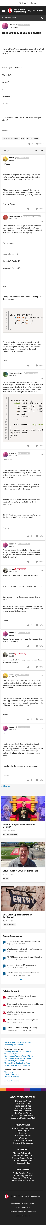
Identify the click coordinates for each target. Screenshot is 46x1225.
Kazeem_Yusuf (24, 975)
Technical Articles (23, 1106)
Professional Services (23, 1155)
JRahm (20, 999)
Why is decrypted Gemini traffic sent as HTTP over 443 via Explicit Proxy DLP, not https (25, 949)
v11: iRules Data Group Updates (20, 1012)
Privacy (32, 1203)
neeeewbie (23, 952)
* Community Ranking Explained (17, 1058)
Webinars (23, 1138)
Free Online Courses (23, 1140)
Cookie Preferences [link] (23, 1216)
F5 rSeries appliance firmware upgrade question (23, 941)
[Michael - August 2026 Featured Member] (23, 808)
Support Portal (23, 1163)
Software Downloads (23, 1160)
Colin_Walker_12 (16, 216)
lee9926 (22, 960)
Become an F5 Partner (23, 1178)
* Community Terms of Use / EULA (18, 1056)
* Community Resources (14, 1061)
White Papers (23, 1131)
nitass (11, 569)
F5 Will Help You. (17, 1042)
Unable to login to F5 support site (21, 965)
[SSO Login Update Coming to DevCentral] (23, 898)
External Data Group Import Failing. (22, 1028)
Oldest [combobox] (39, 151)
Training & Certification (23, 1143)
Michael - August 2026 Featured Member (19, 826)
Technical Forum (10, 18)
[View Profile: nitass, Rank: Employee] (5, 570)
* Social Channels (11, 1074)
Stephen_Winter (25, 1030)
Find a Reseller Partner (23, 1173)
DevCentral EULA (23, 1113)
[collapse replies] (23, 155)
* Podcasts (8, 1072)
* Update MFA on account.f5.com (18, 1065)
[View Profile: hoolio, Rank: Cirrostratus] (5, 159)
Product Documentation (23, 1128)
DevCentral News (9, 831)
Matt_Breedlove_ (16, 373)
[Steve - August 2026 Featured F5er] (23, 854)
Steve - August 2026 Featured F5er (20, 871)
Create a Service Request (23, 1158)
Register (31, 10)
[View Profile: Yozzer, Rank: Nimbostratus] (5, 26)
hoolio (11, 158)
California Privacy (23, 1207)
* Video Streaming (12, 1076)
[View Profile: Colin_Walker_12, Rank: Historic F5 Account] (5, 217)
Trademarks (15, 1203)
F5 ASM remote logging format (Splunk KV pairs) (25, 957)
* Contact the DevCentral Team (17, 1063)
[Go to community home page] (16, 10)
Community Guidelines (23, 1111)
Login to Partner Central (23, 1180)
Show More (7, 786)
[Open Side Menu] (3, 10)
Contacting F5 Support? (14, 1044)
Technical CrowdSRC (23, 1108)
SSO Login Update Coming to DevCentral (17, 916)
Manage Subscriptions (23, 1153)
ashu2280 (23, 967)
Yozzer (12, 25)
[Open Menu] (42, 17)
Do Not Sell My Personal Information (23, 1212)
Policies (25, 1203)
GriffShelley (23, 1007)
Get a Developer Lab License (23, 1115)
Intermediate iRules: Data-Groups (21, 996)
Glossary (23, 1133)
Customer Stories (23, 1135)
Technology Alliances (23, 1175)
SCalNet (22, 944)
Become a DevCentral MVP (23, 1118)
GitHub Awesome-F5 (13, 1081)
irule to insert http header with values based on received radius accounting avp (24, 973)
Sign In (40, 10)
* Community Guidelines (14, 1054)
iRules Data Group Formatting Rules (22, 1020)
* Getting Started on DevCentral (17, 1051)
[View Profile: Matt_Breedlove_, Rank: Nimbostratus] (5, 374)
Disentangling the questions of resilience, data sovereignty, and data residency (24, 1004)
